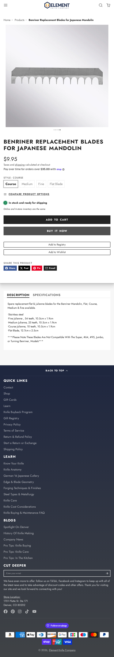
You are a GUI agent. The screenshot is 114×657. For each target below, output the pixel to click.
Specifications (47, 295)
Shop (7, 393)
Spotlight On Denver (16, 527)
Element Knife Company (62, 650)
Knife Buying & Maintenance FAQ (24, 513)
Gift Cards (10, 400)
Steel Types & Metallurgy (19, 494)
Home (7, 20)
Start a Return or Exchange (20, 443)
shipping (20, 165)
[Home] (57, 5)
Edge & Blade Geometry (19, 482)
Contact (8, 387)
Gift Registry (11, 418)
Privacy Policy (12, 424)
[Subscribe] (107, 573)
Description (18, 295)
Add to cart (57, 220)
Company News (13, 539)
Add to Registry (57, 245)
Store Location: (12, 597)
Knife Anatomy (13, 469)
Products (19, 20)
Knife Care (10, 500)
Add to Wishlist (57, 252)
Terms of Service (14, 430)
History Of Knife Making (19, 533)
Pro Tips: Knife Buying (17, 545)
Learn (7, 406)
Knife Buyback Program (18, 412)
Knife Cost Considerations (20, 507)
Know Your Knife (14, 463)
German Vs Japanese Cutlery (21, 476)
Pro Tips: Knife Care (16, 552)
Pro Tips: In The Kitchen (18, 558)
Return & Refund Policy (18, 437)
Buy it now (57, 231)
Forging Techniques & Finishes (22, 488)
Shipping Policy (13, 449)
